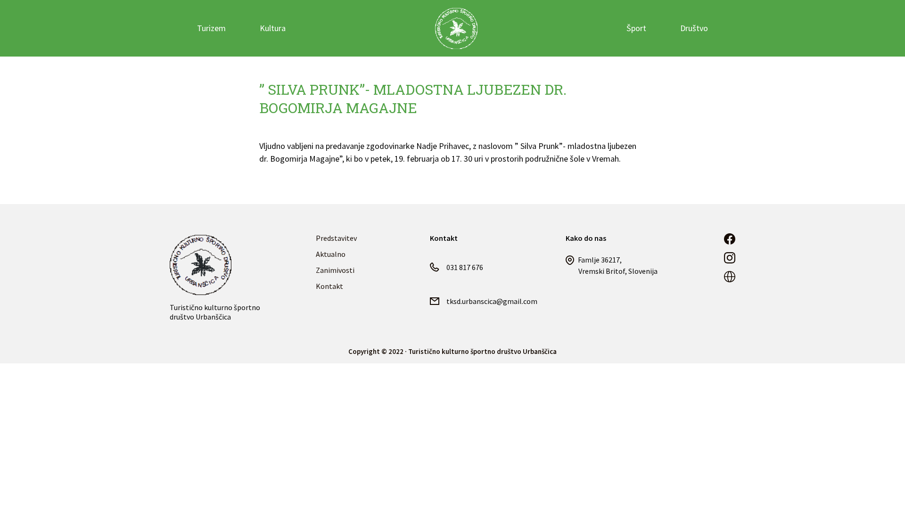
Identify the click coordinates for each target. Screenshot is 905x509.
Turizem (211, 28)
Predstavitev (336, 238)
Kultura (273, 28)
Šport (636, 28)
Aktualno (331, 254)
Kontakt (329, 286)
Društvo (694, 28)
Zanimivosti (335, 270)
